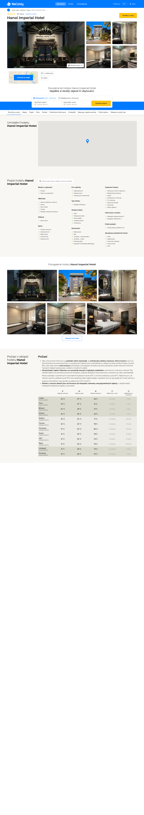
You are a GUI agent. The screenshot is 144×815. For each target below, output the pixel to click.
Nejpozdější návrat (69, 102)
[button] (87, 141)
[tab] (14, 112)
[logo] (15, 3)
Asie (17, 10)
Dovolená (60, 4)
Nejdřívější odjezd (40, 102)
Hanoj (29, 10)
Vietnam (23, 10)
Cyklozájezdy (82, 4)
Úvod (13, 10)
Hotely (70, 4)
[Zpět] (8, 10)
